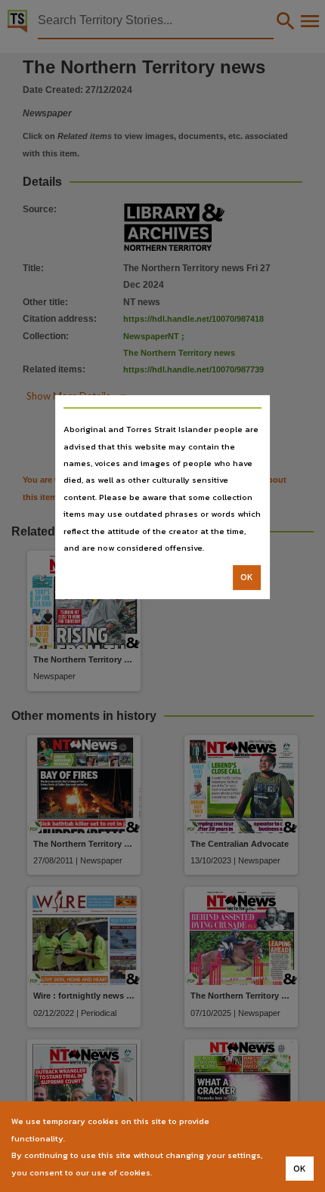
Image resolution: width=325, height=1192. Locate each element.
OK (246, 578)
